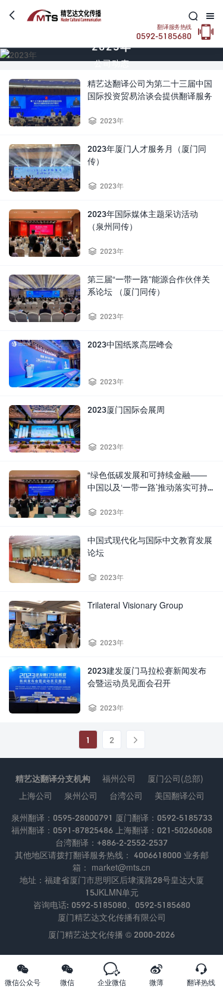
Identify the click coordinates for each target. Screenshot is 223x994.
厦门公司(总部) (175, 778)
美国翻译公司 (180, 796)
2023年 (112, 120)
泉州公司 (81, 796)
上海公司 (35, 796)
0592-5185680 (163, 32)
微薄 (156, 974)
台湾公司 (126, 796)
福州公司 (119, 778)
